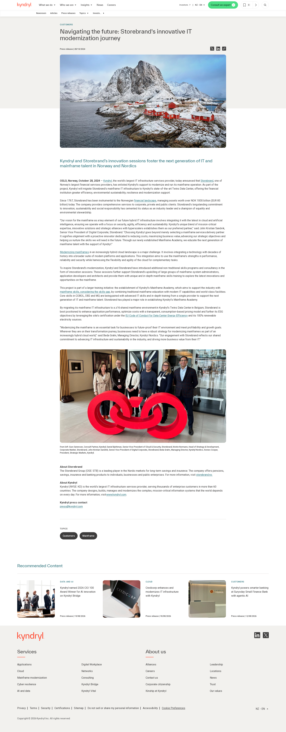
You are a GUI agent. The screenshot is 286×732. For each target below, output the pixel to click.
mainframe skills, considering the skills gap (85, 291)
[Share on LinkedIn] (218, 49)
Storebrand (207, 180)
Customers (66, 24)
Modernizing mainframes (74, 252)
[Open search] (265, 5)
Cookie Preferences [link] (173, 708)
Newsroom (41, 13)
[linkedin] (257, 635)
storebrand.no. (204, 474)
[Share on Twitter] (212, 49)
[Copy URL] (224, 49)
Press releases (68, 13)
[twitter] (266, 635)
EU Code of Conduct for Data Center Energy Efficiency (156, 315)
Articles (53, 13)
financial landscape (145, 200)
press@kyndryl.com (71, 506)
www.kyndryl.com (116, 494)
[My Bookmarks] (256, 4)
